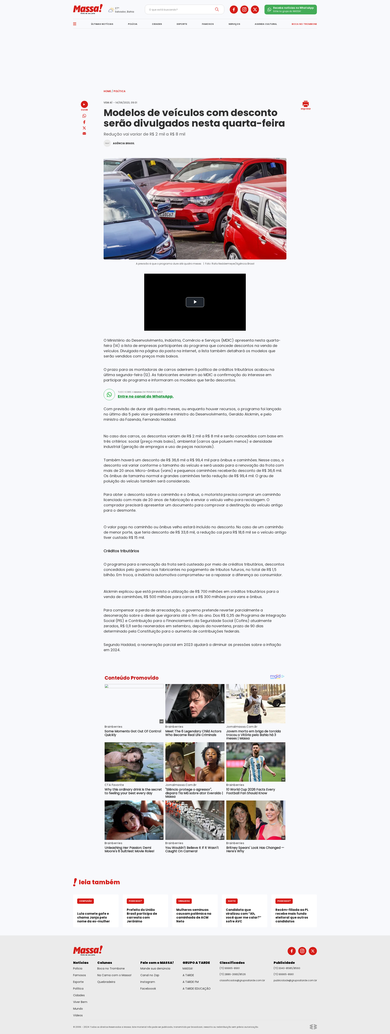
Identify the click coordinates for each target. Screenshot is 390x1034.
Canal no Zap (149, 975)
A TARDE (188, 975)
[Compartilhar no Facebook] (84, 123)
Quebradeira (106, 982)
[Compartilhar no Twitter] (84, 128)
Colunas (104, 962)
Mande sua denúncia (155, 968)
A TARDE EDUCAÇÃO (197, 989)
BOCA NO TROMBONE (304, 24)
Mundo (78, 1009)
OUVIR (84, 109)
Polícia (77, 968)
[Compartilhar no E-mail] (84, 133)
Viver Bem (80, 1002)
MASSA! (188, 968)
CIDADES (157, 24)
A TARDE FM (191, 982)
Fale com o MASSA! (157, 962)
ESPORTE (182, 24)
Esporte (78, 982)
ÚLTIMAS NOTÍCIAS (102, 24)
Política (120, 91)
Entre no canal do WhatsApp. (146, 396)
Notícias (81, 962)
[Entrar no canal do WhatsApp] (109, 394)
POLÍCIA (132, 24)
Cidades (79, 995)
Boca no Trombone (111, 968)
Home (108, 91)
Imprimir (306, 108)
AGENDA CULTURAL (266, 24)
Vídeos (78, 1015)
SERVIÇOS (234, 24)
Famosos (79, 975)
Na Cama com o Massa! (114, 975)
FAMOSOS (208, 24)
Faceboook (148, 989)
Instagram (147, 982)
